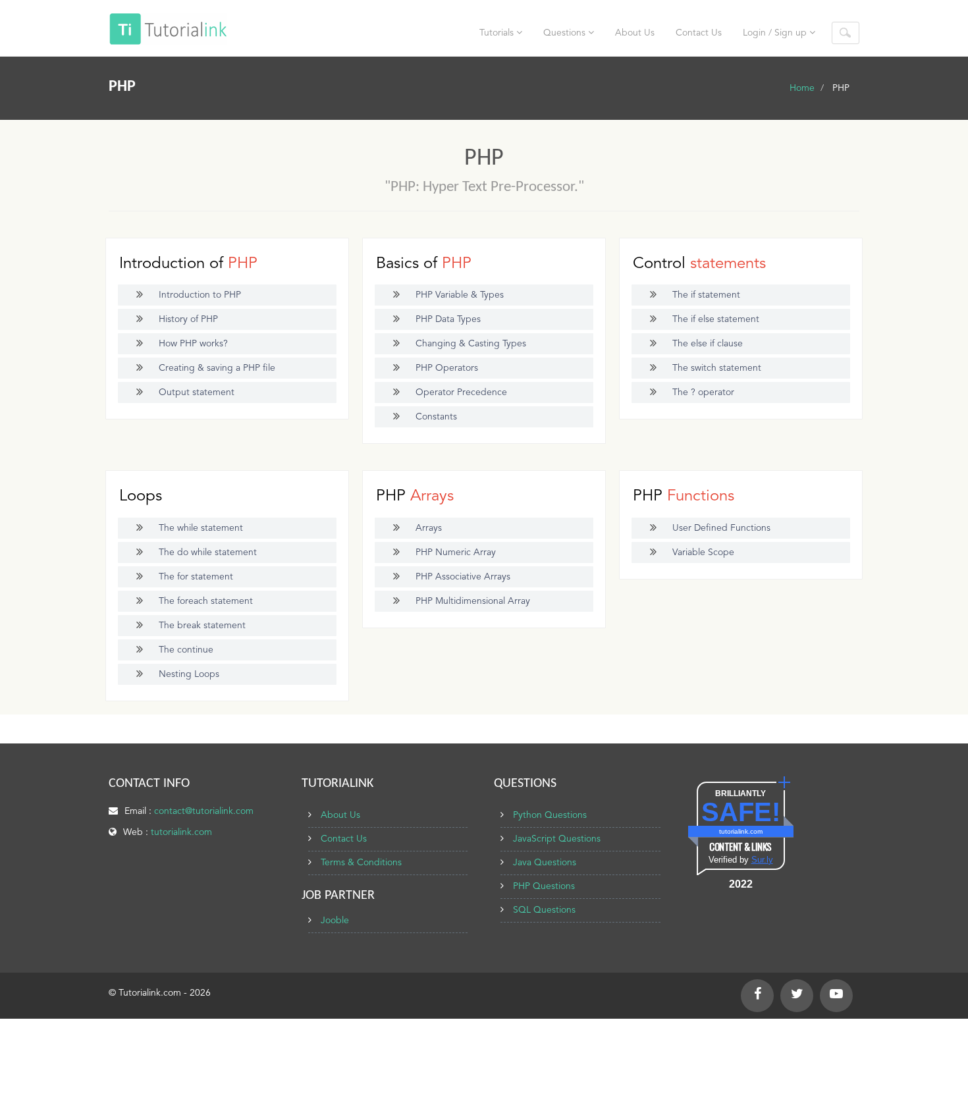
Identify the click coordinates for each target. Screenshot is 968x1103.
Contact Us (699, 33)
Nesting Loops (189, 674)
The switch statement (716, 368)
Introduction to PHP (200, 295)
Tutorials (497, 33)
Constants (436, 416)
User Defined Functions (721, 528)
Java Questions (544, 862)
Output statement (196, 392)
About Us (635, 33)
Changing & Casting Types (471, 343)
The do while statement (208, 552)
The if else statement (715, 319)
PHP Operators (447, 368)
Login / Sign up (776, 33)
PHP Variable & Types (460, 295)
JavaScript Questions (557, 839)
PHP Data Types (448, 319)
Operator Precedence (461, 392)
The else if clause (707, 343)
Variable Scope (703, 552)
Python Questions (550, 815)
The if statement (706, 295)
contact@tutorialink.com (204, 811)
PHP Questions (544, 886)
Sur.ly (762, 860)
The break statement (202, 625)
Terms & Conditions (361, 862)
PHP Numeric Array (456, 552)
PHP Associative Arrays (463, 576)
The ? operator (703, 392)
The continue (186, 650)
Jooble (335, 920)
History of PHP (188, 319)
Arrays (429, 528)
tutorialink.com (181, 832)
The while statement (201, 528)
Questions (565, 33)
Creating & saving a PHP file (217, 368)
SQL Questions (544, 910)
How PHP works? (193, 343)
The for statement (196, 576)
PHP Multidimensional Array (473, 601)
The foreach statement (206, 601)
